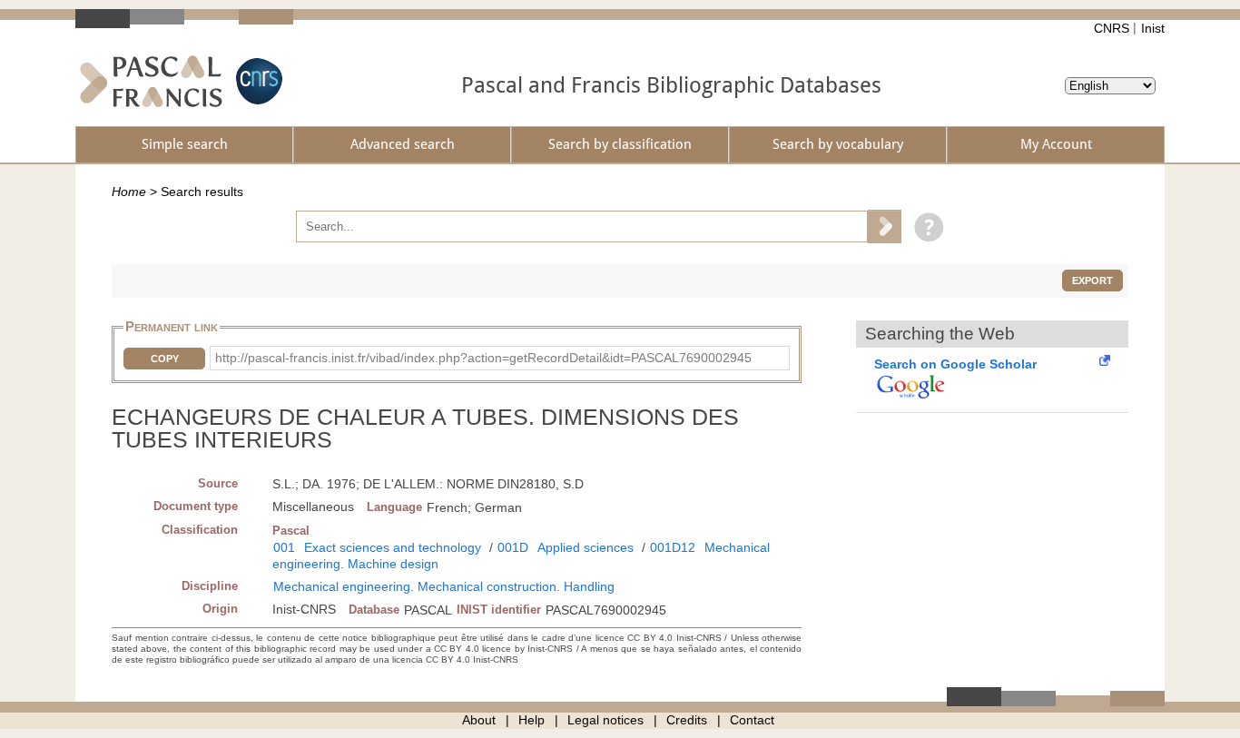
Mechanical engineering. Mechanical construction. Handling (444, 586)
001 (284, 547)
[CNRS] (257, 81)
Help (531, 720)
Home (129, 191)
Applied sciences (585, 547)
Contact (752, 720)
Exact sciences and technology (392, 547)
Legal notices (605, 720)
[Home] (151, 81)
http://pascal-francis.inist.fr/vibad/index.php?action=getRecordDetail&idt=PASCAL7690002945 (483, 357)
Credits (686, 720)
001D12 (672, 547)
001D (512, 547)
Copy (165, 358)
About (479, 720)
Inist (1153, 28)
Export (1092, 280)
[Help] (924, 226)
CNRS (1111, 28)
